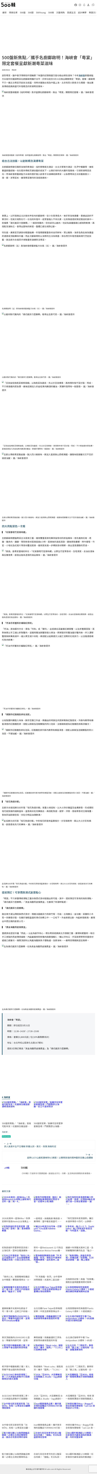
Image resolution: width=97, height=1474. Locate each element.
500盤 (23, 12)
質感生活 (71, 12)
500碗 (51, 12)
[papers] (84, 4)
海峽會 (5, 1131)
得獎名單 (13, 12)
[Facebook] (76, 4)
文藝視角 (60, 12)
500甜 (31, 12)
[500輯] (8, 5)
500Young (41, 12)
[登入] (88, 5)
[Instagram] (80, 4)
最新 (4, 12)
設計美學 (82, 12)
